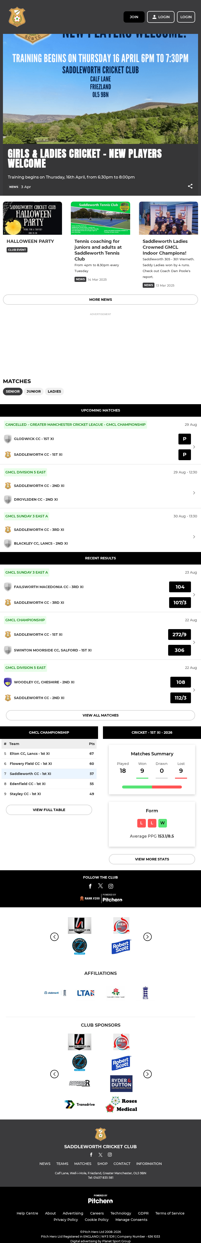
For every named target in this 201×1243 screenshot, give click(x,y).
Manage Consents (131, 1219)
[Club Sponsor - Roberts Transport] (79, 1084)
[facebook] (91, 1155)
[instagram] (109, 1155)
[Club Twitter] (100, 887)
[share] (190, 186)
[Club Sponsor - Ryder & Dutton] (121, 1084)
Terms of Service (170, 1213)
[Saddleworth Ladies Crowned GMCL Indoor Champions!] (168, 218)
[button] (190, 187)
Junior (34, 391)
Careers (97, 1213)
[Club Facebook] (90, 887)
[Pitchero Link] (112, 900)
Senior (13, 391)
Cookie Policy (97, 1219)
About (50, 1213)
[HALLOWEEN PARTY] (32, 218)
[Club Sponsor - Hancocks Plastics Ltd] (79, 926)
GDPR (143, 1213)
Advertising (73, 1213)
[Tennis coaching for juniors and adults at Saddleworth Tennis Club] (100, 218)
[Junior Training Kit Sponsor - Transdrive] (79, 1105)
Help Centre (27, 1213)
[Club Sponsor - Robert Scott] (121, 947)
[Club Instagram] (111, 887)
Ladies (54, 391)
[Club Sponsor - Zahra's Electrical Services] (79, 947)
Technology (121, 1213)
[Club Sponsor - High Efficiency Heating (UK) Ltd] (121, 926)
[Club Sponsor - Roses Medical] (121, 1105)
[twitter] (100, 1156)
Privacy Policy (66, 1219)
